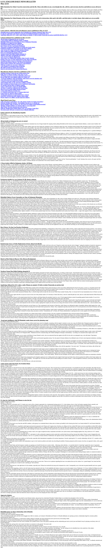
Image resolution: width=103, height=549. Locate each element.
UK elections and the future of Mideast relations (13, 85)
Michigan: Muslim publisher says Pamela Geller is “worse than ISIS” (18, 105)
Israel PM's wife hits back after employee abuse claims (14, 96)
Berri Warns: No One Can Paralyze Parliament (13, 46)
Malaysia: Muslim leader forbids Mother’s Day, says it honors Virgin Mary (20, 108)
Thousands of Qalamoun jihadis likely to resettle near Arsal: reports (18, 47)
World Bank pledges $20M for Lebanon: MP (12, 44)
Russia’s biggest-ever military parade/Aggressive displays (15, 97)
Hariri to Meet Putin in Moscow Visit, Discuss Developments (16, 62)
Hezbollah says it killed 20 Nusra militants (11, 43)
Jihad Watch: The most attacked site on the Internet (14, 107)
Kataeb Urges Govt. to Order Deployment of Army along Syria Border (19, 59)
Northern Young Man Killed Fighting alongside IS (13, 54)
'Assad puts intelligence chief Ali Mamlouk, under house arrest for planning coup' (21, 78)
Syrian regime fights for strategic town (10, 90)
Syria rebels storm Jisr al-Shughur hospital (12, 80)
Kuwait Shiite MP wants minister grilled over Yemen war (15, 77)
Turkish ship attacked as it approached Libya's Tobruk (15, 94)
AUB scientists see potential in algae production (13, 66)
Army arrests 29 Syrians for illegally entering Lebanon (15, 50)
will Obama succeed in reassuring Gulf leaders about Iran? (16, 75)
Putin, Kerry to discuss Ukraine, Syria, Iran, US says (14, 74)
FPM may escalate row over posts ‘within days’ (13, 65)
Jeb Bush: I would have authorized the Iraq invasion (14, 88)
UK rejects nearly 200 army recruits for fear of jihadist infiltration (17, 109)
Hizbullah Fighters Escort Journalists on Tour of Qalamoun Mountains (19, 41)
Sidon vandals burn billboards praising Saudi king (14, 51)
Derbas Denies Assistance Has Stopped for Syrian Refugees (16, 63)
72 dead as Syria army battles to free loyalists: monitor (14, 81)
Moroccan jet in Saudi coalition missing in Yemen (13, 89)
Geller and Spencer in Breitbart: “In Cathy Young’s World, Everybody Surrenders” (22, 101)
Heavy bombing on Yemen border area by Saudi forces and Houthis (18, 84)
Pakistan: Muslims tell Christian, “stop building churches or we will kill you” (20, 103)
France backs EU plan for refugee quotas (11, 93)
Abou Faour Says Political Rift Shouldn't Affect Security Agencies (17, 58)
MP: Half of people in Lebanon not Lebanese (12, 67)
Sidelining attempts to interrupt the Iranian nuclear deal (15, 73)
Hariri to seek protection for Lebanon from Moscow (14, 69)
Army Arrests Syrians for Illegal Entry (10, 56)
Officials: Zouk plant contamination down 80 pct (13, 55)
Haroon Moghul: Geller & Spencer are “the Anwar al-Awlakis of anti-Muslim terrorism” (23, 104)
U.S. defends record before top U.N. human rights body (15, 92)
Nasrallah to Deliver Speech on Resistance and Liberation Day (16, 60)
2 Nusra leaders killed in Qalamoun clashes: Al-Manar (14, 40)
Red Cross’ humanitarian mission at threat (12, 52)
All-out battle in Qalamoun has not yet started (12, 39)
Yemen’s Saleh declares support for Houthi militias (13, 86)
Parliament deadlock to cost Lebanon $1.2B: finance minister (16, 48)
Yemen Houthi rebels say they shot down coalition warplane (16, 82)
